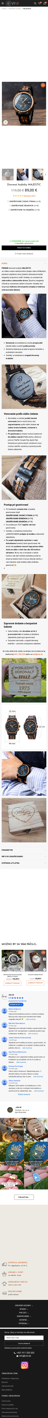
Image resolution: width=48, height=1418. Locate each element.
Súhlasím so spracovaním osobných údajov (18, 1348)
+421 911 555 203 (25, 1352)
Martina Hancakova (17, 1023)
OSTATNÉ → (24, 1320)
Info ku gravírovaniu (12, 856)
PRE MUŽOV (27, 9)
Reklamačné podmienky (10, 1416)
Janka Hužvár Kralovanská (20, 1038)
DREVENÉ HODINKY (15, 9)
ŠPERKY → (24, 1309)
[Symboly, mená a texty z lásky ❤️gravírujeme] (36, 1177)
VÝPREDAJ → (24, 1323)
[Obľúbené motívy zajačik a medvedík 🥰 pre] (12, 1130)
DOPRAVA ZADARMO (17, 1262)
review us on (15, 1004)
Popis (4, 263)
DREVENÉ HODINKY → (24, 1305)
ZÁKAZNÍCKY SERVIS (17, 1282)
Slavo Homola (14, 1081)
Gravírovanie (6, 1401)
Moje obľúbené (7, 1390)
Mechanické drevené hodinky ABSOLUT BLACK (13, 975)
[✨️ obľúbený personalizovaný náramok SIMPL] (12, 1177)
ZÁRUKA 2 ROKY (15, 1272)
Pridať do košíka (24, 248)
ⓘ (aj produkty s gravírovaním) (24, 243)
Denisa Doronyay (16, 1066)
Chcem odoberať (24, 1343)
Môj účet (5, 1382)
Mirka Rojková (15, 1009)
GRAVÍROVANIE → (24, 1316)
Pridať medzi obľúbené (25, 254)
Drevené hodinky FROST (35, 974)
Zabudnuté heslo (8, 1386)
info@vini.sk (38, 654)
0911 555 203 (19, 654)
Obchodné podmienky (9, 1412)
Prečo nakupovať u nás (10, 1408)
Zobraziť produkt (12, 983)
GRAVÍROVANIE (15, 1291)
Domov (4, 9)
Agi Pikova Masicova (17, 1052)
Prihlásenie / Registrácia (10, 1378)
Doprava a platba (10, 863)
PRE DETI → (24, 1313)
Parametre (7, 850)
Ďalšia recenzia (24, 1094)
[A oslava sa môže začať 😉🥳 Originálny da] (12, 1154)
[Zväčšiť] (5, 122)
